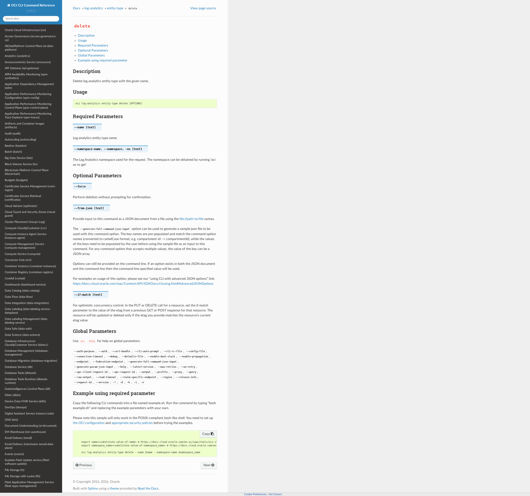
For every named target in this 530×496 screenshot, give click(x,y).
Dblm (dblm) (13, 395)
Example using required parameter (102, 60)
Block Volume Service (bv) (21, 164)
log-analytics (93, 8)
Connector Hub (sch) (18, 260)
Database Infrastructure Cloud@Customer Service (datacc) (26, 343)
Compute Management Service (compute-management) (24, 246)
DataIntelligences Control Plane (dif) (27, 388)
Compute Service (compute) (22, 254)
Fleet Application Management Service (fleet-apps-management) (29, 484)
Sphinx (93, 488)
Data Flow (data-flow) (19, 296)
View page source (203, 8)
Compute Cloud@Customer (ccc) (26, 228)
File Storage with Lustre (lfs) (22, 476)
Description (86, 35)
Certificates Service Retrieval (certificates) (23, 198)
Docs (76, 8)
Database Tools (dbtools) (20, 373)
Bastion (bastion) (15, 145)
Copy (206, 434)
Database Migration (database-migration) (31, 360)
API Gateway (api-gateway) (22, 68)
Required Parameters (93, 45)
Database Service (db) (19, 367)
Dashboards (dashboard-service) (25, 284)
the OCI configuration (89, 423)
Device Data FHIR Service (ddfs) (25, 401)
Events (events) (14, 454)
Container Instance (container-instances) (30, 266)
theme (114, 488)
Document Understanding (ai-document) (31, 425)
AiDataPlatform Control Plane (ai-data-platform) (29, 47)
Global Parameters (91, 55)
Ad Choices (275, 494)
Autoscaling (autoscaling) (20, 139)
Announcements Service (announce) (28, 62)
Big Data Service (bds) (19, 158)
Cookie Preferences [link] (255, 494)
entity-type (115, 8)
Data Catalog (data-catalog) (22, 290)
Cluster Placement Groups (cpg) (25, 221)
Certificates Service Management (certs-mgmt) (30, 188)
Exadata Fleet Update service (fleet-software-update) (27, 462)
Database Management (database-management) (26, 352)
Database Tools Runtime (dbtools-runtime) (26, 381)
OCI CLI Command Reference (32, 5)
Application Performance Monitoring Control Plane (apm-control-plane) (28, 105)
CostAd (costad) (15, 278)
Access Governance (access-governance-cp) (30, 38)
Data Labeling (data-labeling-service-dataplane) (28, 310)
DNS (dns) (11, 419)
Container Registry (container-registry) (29, 272)
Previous (85, 465)
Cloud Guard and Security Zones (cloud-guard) (30, 213)
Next (207, 465)
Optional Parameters (93, 50)
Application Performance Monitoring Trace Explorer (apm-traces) (28, 115)
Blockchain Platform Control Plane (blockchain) (26, 172)
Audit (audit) (12, 133)
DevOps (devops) (16, 407)
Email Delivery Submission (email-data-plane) (29, 446)
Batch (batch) (13, 151)
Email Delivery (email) (18, 438)
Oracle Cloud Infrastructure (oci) (25, 30)
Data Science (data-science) (22, 334)
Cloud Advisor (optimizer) (21, 206)
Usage (82, 40)
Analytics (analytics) (17, 56)
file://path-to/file (191, 219)
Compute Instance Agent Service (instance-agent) (25, 236)
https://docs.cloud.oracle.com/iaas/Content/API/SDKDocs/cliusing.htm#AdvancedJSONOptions (143, 283)
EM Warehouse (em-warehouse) (25, 432)
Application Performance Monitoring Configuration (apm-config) (28, 95)
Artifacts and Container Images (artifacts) (24, 125)
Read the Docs (148, 488)
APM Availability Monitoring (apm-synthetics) (26, 76)
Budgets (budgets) (16, 180)
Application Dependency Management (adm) (29, 86)
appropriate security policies (132, 423)
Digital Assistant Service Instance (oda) (29, 413)
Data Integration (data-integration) (27, 303)
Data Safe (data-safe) (18, 328)
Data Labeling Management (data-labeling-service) (26, 320)
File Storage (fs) (14, 470)
